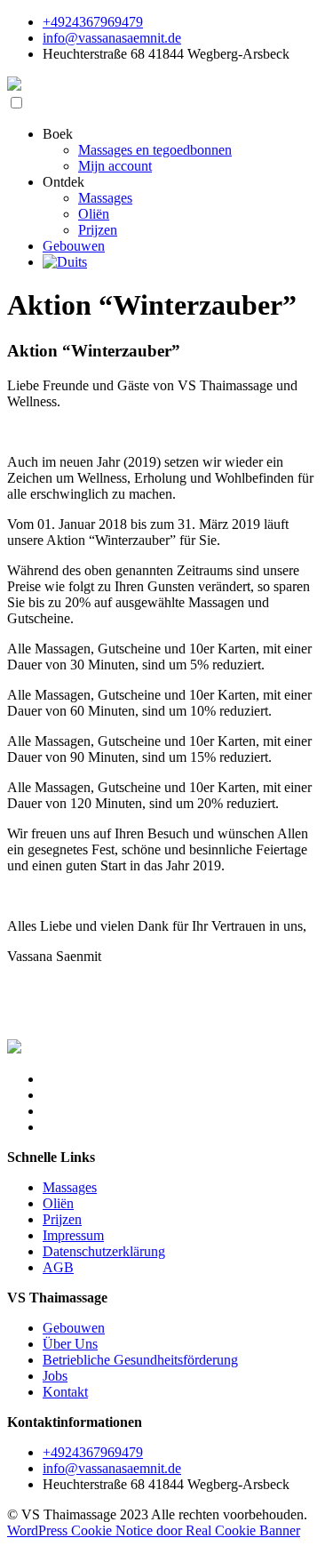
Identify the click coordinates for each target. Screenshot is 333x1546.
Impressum (73, 1235)
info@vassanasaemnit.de (112, 37)
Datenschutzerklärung (104, 1251)
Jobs (55, 1375)
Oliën (93, 213)
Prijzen (97, 229)
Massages (105, 197)
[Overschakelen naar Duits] (65, 261)
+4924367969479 (93, 21)
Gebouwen (74, 245)
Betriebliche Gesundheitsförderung (140, 1359)
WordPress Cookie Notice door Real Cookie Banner (153, 1530)
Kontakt (65, 1391)
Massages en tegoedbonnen (155, 149)
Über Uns (70, 1343)
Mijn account (115, 165)
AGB (58, 1267)
